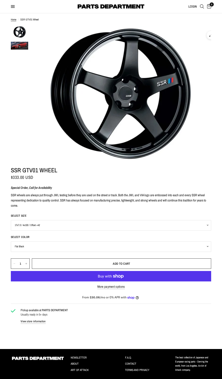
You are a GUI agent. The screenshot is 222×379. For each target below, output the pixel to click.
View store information (33, 321)
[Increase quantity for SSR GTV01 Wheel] (26, 264)
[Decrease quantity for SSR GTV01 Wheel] (14, 264)
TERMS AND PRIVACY (137, 370)
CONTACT (130, 364)
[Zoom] (211, 35)
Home (13, 19)
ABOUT (75, 364)
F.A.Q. (128, 357)
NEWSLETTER (79, 357)
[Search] (202, 6)
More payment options (111, 286)
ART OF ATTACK (80, 370)
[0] (208, 6)
